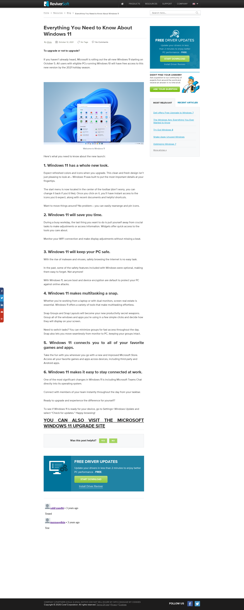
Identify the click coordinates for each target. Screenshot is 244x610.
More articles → (160, 150)
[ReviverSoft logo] (56, 3)
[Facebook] (190, 606)
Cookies (122, 604)
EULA (70, 602)
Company (49, 602)
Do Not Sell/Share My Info (104, 602)
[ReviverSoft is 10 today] (115, 3)
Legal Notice (81, 602)
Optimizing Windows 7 (164, 144)
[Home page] (122, 3)
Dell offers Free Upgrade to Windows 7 (173, 112)
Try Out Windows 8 (163, 129)
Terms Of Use (102, 604)
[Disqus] (93, 543)
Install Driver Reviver (91, 486)
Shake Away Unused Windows (169, 137)
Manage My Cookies (130, 602)
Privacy (114, 604)
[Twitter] (197, 606)
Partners (61, 602)
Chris (49, 42)
